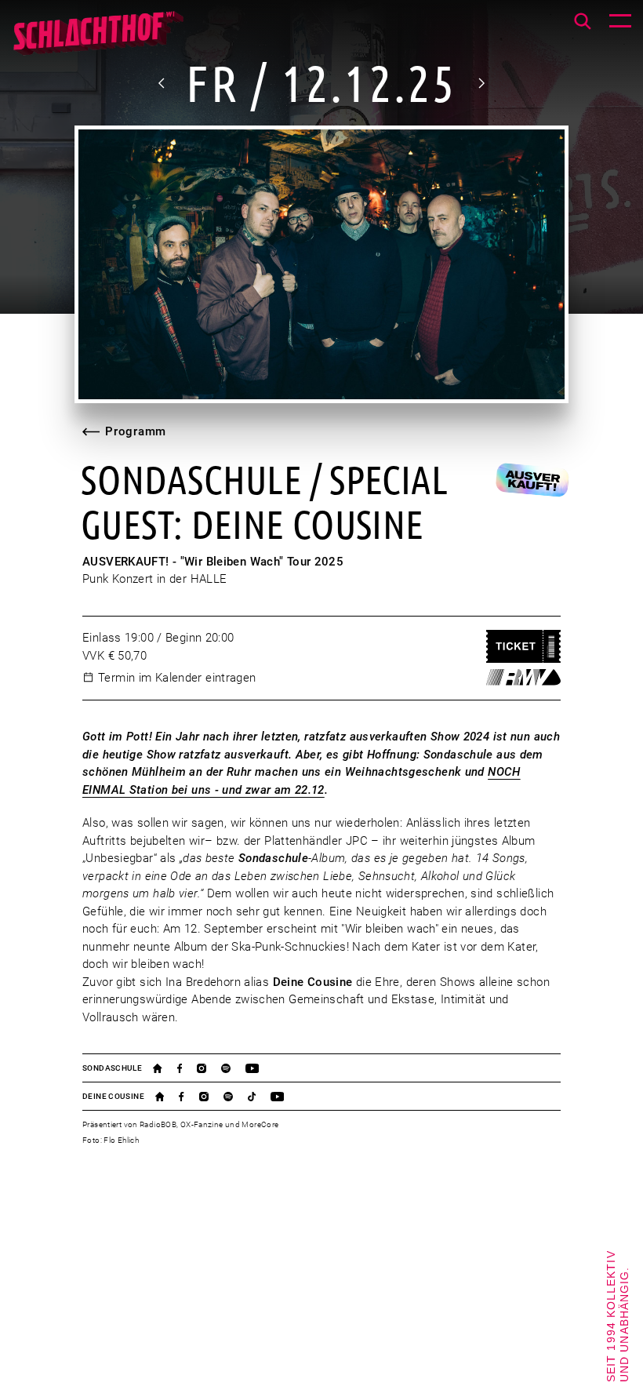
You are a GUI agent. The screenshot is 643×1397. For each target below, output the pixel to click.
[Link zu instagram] (209, 1068)
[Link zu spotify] (233, 1068)
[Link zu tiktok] (259, 1096)
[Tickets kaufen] (523, 647)
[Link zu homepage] (165, 1068)
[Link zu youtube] (259, 1068)
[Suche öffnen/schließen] (582, 21)
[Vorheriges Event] (162, 83)
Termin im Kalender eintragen (177, 678)
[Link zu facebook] (187, 1068)
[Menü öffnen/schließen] (620, 23)
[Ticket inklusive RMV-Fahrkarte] (523, 677)
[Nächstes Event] (481, 83)
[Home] (98, 39)
